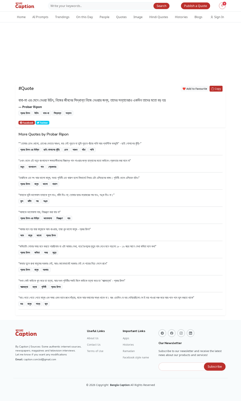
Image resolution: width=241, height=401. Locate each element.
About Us (92, 338)
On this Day (84, 17)
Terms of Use (95, 351)
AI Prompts (40, 17)
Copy (217, 88)
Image (138, 17)
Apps (126, 338)
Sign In (219, 17)
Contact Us (94, 344)
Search (161, 6)
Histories (181, 17)
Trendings (62, 17)
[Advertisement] (120, 57)
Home (21, 17)
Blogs (198, 17)
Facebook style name (136, 357)
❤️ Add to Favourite (194, 88)
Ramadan (129, 351)
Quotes (121, 17)
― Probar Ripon (30, 107)
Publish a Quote (195, 6)
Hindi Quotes (158, 17)
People (104, 17)
